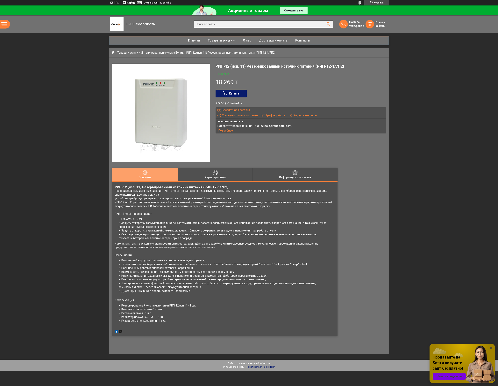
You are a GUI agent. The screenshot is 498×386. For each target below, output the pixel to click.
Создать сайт (151, 2)
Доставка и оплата (273, 40)
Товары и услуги (220, 40)
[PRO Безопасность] (117, 24)
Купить (234, 93)
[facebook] (116, 332)
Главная (194, 40)
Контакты (302, 40)
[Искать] (328, 24)
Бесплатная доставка (236, 109)
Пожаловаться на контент (260, 367)
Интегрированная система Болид (162, 52)
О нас (247, 40)
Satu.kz (266, 363)
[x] (120, 332)
